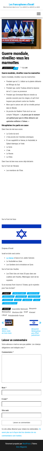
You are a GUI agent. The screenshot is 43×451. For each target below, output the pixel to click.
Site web (5, 410)
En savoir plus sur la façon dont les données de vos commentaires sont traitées (21, 432)
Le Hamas (10, 258)
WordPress (26, 444)
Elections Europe (33, 293)
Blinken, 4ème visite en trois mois (6, 331)
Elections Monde (34, 296)
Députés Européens (19, 293)
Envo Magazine (21, 447)
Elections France (8, 296)
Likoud (37, 300)
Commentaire (8, 352)
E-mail (5, 399)
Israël (26, 312)
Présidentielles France (10, 303)
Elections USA (7, 300)
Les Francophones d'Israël (21, 4)
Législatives (27, 300)
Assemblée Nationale (20, 309)
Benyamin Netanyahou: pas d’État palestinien (36, 332)
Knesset (18, 300)
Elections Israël (21, 296)
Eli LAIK (25, 68)
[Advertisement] (21, 195)
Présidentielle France (16, 315)
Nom (4, 388)
